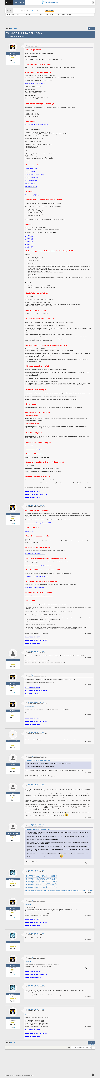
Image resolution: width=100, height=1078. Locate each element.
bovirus (13, 53)
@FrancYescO (28, 904)
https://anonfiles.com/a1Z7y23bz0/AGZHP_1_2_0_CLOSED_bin (41, 880)
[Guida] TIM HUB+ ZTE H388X (35, 45)
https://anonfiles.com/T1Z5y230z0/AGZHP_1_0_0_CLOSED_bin (41, 875)
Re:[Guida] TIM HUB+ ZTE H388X (36, 505)
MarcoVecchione (13, 833)
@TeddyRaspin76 (29, 706)
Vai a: (69, 1047)
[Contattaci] (93, 1075)
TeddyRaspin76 (13, 741)
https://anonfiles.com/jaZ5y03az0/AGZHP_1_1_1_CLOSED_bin (41, 878)
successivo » (92, 26)
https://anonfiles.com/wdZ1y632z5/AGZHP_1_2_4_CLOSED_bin (41, 884)
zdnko (13, 660)
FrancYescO (13, 879)
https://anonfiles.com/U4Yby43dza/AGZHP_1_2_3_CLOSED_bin (41, 883)
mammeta (13, 793)
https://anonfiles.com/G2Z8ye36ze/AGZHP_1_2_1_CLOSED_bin (41, 881)
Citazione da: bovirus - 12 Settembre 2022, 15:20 (38, 760)
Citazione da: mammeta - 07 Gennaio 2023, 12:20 (38, 829)
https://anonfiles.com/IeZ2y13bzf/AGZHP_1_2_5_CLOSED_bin (41, 886)
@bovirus (27, 737)
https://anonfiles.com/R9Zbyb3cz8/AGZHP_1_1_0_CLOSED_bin (41, 877)
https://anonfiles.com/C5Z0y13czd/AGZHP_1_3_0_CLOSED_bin (41, 887)
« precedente (85, 26)
